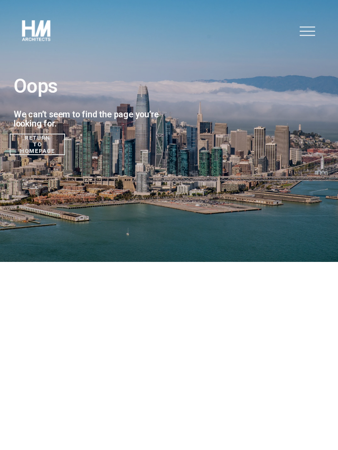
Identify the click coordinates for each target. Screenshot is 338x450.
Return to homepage (37, 144)
